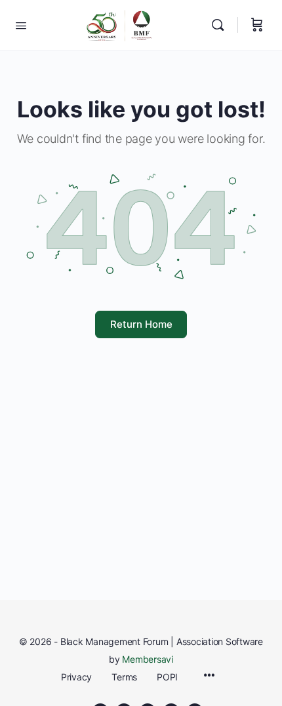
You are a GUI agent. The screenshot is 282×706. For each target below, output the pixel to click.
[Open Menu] (21, 24)
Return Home (141, 324)
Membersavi (147, 659)
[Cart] (257, 25)
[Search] (221, 25)
